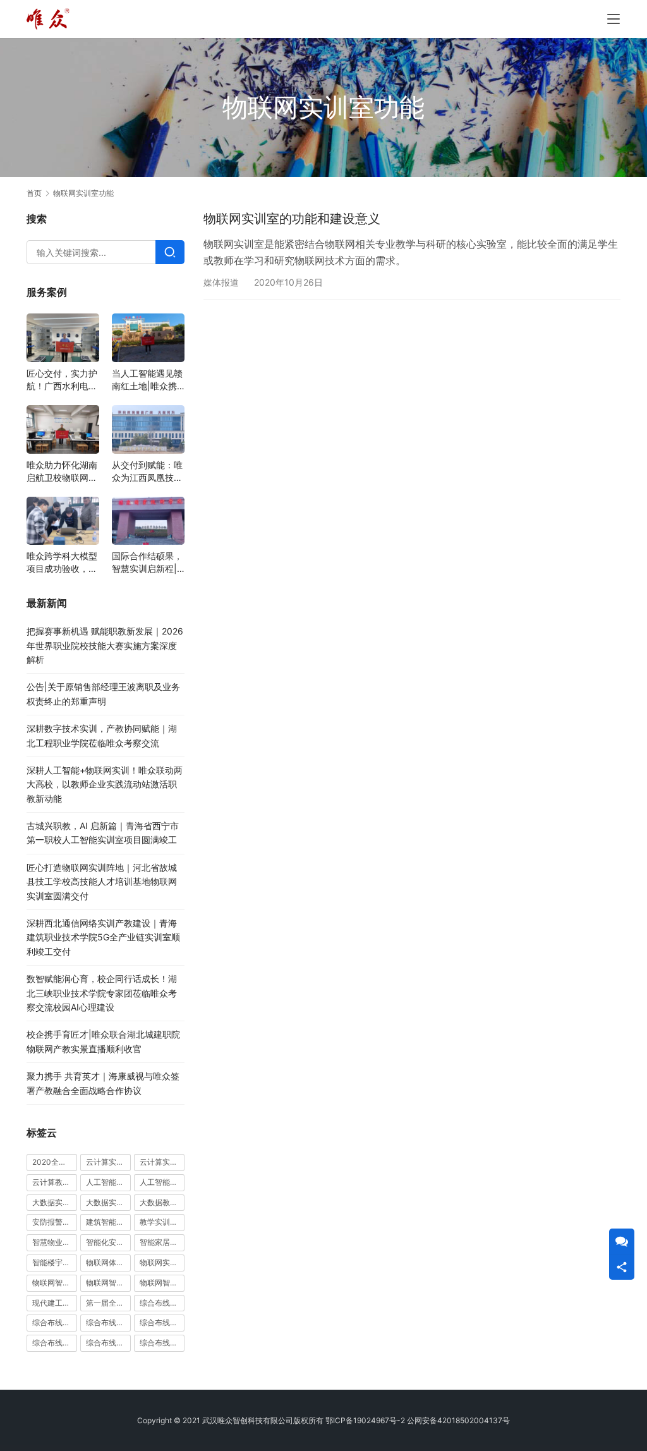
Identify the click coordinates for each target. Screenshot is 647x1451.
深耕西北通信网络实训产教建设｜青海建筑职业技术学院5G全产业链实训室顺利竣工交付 (103, 937)
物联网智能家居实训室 (108, 1282)
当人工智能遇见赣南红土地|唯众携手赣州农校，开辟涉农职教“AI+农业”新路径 (147, 380)
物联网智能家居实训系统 (162, 1282)
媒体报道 (221, 282)
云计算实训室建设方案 (108, 1162)
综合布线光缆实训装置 (54, 1322)
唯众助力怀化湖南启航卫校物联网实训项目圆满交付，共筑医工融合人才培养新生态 (62, 471)
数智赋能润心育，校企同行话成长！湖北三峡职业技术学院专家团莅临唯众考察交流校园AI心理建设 (102, 992)
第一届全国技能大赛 (108, 1303)
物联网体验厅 (108, 1262)
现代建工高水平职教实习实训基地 (54, 1303)
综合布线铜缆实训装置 (162, 1342)
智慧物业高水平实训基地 (54, 1242)
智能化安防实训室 (108, 1242)
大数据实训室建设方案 (54, 1202)
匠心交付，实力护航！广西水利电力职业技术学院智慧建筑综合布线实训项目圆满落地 (62, 380)
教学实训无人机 (162, 1222)
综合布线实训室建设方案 (162, 1322)
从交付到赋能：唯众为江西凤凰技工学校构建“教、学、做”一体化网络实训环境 (147, 471)
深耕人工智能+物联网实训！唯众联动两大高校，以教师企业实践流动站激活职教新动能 (105, 784)
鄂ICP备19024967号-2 (365, 1420)
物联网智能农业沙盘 (54, 1282)
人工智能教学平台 (162, 1182)
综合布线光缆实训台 (162, 1303)
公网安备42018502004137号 (458, 1420)
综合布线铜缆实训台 (108, 1342)
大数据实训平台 (108, 1202)
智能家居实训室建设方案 (162, 1242)
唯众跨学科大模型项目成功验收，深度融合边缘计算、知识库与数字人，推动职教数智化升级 (62, 562)
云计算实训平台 (162, 1162)
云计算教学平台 (54, 1182)
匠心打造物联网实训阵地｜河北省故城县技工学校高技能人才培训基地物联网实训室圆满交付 (102, 881)
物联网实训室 (162, 1262)
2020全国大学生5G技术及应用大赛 (54, 1162)
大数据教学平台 (162, 1202)
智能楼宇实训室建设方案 (54, 1262)
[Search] (169, 252)
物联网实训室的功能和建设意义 (291, 218)
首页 (34, 193)
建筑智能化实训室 (108, 1222)
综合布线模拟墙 (54, 1342)
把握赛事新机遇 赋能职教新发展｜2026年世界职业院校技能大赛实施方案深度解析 (105, 645)
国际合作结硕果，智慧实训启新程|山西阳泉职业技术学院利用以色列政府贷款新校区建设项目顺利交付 (147, 562)
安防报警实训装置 (54, 1222)
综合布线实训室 (108, 1322)
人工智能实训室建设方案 (108, 1182)
